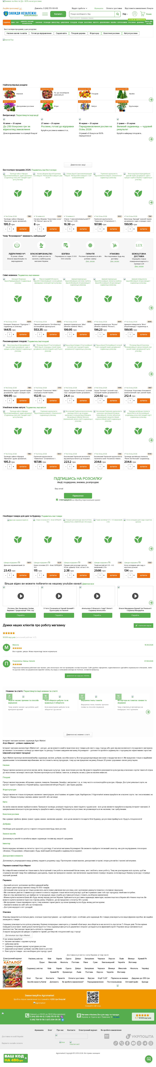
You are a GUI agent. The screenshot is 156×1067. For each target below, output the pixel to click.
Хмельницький (108, 962)
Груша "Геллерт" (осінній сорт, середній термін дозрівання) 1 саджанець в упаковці (106, 392)
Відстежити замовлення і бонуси (139, 8)
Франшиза (98, 8)
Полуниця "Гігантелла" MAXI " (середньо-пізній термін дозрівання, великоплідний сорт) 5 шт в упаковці (47, 392)
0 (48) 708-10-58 (37, 1019)
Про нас (38, 978)
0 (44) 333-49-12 (37, 1016)
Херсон (111, 958)
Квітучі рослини (130, 33)
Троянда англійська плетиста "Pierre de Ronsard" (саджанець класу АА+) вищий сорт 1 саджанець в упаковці (136, 458)
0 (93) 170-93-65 (50, 8)
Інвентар (6, 843)
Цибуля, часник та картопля (27, 22)
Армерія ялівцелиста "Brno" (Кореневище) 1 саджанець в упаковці (136, 325)
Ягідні (80, 22)
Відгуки (91, 978)
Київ (49, 958)
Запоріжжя (89, 958)
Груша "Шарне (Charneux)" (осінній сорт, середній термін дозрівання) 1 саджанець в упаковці (78, 392)
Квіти (5, 802)
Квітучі (95, 22)
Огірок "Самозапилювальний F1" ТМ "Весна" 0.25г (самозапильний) (77, 220)
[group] (23, 703)
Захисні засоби (9, 834)
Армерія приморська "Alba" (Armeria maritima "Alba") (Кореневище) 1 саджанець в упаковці (76, 325)
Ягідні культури (9, 789)
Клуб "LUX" (102, 978)
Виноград (55, 22)
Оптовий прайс (131, 982)
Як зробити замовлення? (73, 982)
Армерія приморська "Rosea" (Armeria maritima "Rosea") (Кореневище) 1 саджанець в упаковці (106, 325)
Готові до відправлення (41, 33)
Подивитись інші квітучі (36, 407)
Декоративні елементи (13, 856)
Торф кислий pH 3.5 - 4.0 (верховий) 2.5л (104, 566)
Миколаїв (52, 962)
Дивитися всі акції (78, 165)
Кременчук (67, 972)
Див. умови (90, 261)
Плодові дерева (78, 33)
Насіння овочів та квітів (17, 33)
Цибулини (65, 22)
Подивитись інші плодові (38, 341)
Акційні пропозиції (12, 8)
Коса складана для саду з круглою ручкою (134, 566)
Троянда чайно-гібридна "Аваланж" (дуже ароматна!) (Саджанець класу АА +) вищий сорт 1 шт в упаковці (16, 220)
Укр (124, 14)
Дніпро (78, 958)
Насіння (39, 22)
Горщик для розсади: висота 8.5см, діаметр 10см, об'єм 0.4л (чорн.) (76, 566)
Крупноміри (122, 22)
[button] (151, 100)
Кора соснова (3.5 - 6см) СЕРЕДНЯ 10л (48, 566)
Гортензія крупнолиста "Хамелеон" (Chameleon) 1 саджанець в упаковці (105, 220)
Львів (121, 958)
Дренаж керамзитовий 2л (14, 565)
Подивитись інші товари (51, 516)
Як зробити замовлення (111, 1030)
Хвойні (113, 22)
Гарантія (61, 978)
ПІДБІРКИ (6, 22)
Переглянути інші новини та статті (40, 691)
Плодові (73, 22)
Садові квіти (61, 33)
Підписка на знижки (119, 978)
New (13, 22)
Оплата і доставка (114, 8)
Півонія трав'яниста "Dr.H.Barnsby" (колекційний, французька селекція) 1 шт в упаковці (47, 325)
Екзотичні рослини (112, 33)
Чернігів (121, 962)
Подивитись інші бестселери (44, 170)
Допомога (54, 982)
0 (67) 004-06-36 (53, 1019)
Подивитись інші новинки (28, 275)
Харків (59, 958)
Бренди (145, 982)
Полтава (75, 962)
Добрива (140, 22)
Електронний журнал (88, 1030)
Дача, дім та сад (149, 22)
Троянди (46, 22)
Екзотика (88, 22)
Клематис (84, 18)
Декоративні (105, 22)
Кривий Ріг (142, 958)
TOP (17, 22)
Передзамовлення (95, 982)
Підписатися (78, 496)
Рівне (85, 962)
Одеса (68, 958)
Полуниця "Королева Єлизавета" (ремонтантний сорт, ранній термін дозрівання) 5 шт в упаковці (138, 392)
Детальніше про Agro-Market (17, 935)
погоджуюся (66, 499)
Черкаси (101, 958)
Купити (23, 229)
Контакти (50, 978)
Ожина (90, 18)
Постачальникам (114, 982)
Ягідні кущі (94, 33)
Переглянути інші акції (27, 115)
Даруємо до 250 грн (141, 978)
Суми (95, 962)
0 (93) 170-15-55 (52, 1016)
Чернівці (145, 968)
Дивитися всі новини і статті (78, 734)
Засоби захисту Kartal (36, 982)
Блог (29, 978)
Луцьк (41, 962)
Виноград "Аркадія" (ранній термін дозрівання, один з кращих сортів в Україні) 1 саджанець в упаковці (138, 220)
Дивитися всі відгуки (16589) (78, 676)
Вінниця (131, 958)
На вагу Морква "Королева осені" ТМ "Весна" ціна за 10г (48, 220)
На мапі (116, 1017)
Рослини (132, 22)
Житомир (132, 962)
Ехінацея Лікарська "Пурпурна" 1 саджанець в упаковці (17, 325)
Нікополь (64, 962)
